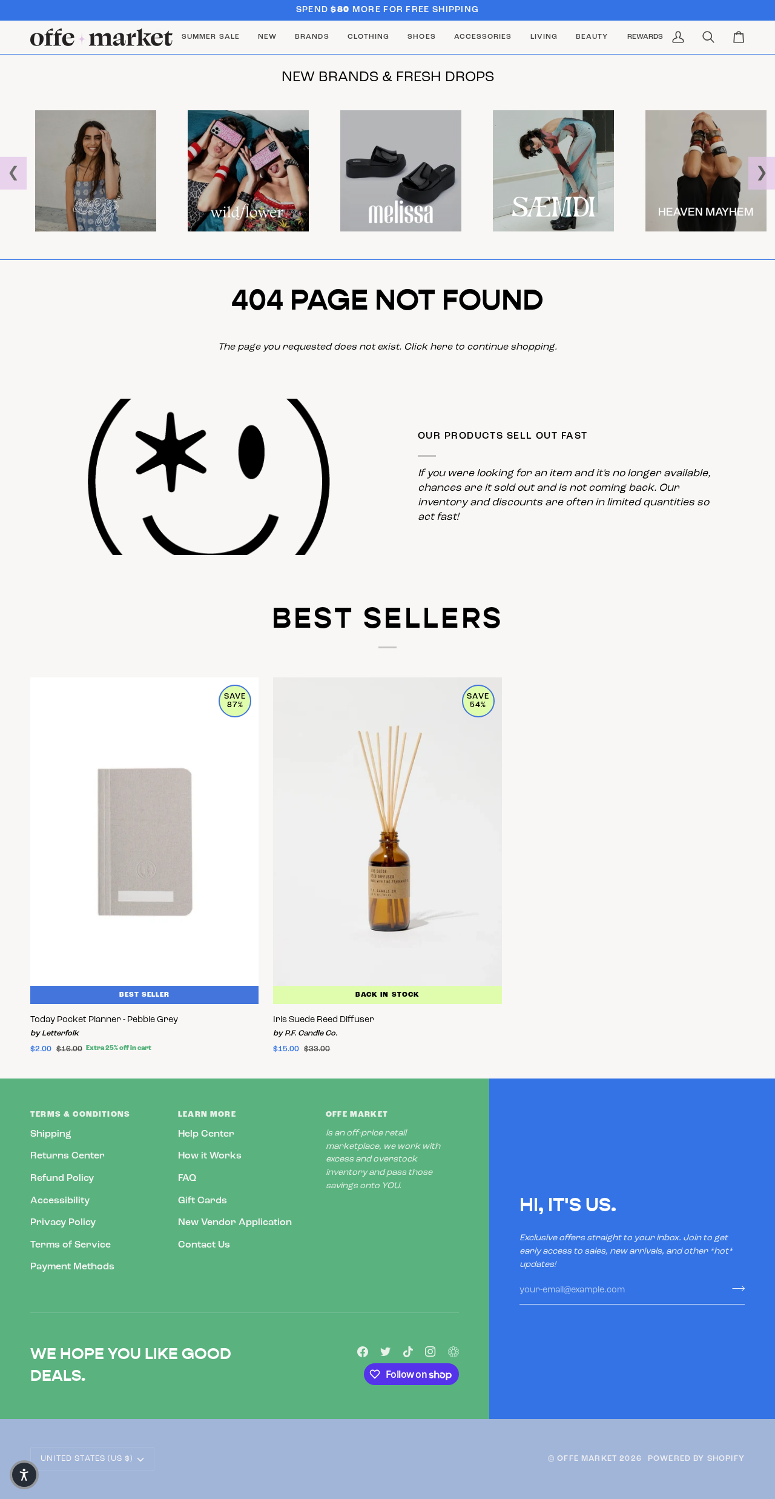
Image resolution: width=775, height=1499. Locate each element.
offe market (587, 1459)
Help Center (206, 1134)
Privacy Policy (63, 1223)
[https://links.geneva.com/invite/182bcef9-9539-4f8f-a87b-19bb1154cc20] (453, 1351)
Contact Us (204, 1245)
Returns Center (67, 1156)
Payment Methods (72, 1267)
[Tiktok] (408, 1351)
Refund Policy (62, 1178)
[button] (312, 37)
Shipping (50, 1134)
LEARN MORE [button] (207, 1114)
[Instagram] (430, 1351)
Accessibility (60, 1201)
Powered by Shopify (696, 1459)
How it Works (210, 1156)
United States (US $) (87, 1459)
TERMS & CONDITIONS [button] (80, 1114)
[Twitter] (385, 1351)
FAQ (187, 1178)
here (441, 347)
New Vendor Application (235, 1223)
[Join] (735, 1288)
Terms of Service (70, 1245)
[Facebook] (362, 1351)
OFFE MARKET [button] (357, 1114)
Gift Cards (202, 1201)
